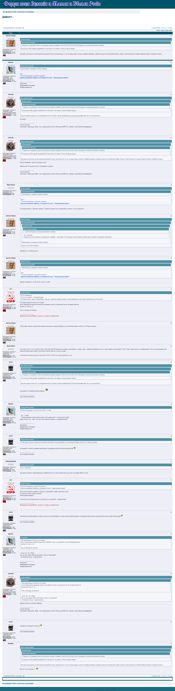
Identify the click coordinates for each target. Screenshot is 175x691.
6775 (12, 114)
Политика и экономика (26, 12)
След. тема (168, 30)
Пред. (159, 28)
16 (12, 377)
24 (12, 469)
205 (13, 308)
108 (13, 471)
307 (13, 81)
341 (13, 357)
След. (170, 28)
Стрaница (154, 28)
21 (12, 355)
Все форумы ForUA (9, 12)
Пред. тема (160, 30)
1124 (13, 115)
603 (13, 378)
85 (12, 53)
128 (12, 52)
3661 (12, 307)
